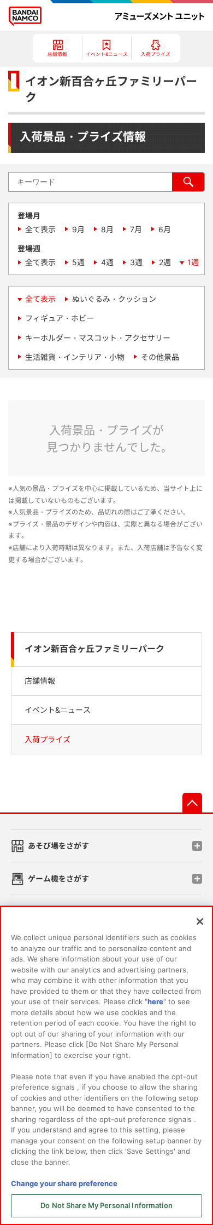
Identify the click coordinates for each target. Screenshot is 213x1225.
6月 (164, 229)
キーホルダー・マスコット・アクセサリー (97, 337)
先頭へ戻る (192, 802)
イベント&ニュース (58, 709)
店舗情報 (40, 680)
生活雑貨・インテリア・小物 (75, 357)
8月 (107, 229)
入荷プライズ (47, 739)
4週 (107, 262)
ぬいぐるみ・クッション (114, 299)
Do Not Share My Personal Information (106, 1205)
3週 (136, 262)
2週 (165, 262)
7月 (136, 229)
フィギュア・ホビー (59, 318)
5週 (78, 262)
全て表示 (40, 229)
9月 (78, 229)
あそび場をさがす (58, 845)
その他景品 (160, 357)
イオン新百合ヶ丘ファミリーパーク (94, 649)
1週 (193, 262)
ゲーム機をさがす (58, 878)
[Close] (200, 921)
